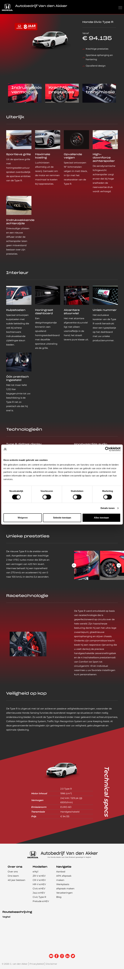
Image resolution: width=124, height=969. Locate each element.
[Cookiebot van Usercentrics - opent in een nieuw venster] (107, 449)
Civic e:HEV (39, 888)
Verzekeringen (64, 892)
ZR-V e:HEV (39, 875)
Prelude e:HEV (41, 901)
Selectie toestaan (62, 517)
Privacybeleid (36, 963)
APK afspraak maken (63, 877)
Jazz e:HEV (39, 892)
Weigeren (23, 517)
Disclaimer (51, 963)
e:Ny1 (35, 871)
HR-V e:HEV (39, 884)
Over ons (13, 871)
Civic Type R (39, 897)
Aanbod (60, 871)
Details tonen (108, 508)
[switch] (46, 497)
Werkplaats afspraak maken (65, 886)
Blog (58, 897)
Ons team (13, 875)
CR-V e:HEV (39, 880)
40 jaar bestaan (16, 880)
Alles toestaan (101, 517)
